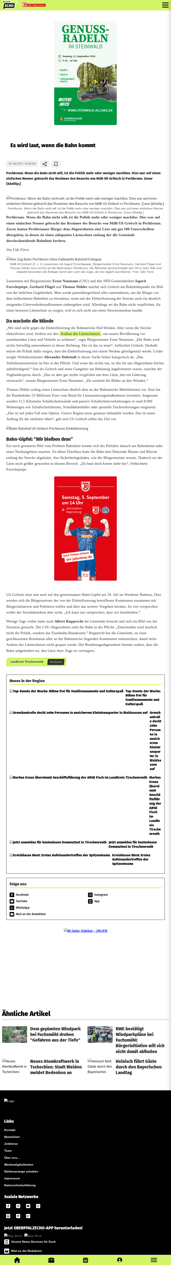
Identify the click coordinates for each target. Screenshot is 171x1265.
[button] (154, 1260)
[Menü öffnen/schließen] (165, 5)
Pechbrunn (56, 661)
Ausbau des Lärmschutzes (80, 334)
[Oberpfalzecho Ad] (34, 6)
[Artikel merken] (56, 164)
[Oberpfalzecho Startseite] (10, 8)
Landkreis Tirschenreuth (26, 662)
